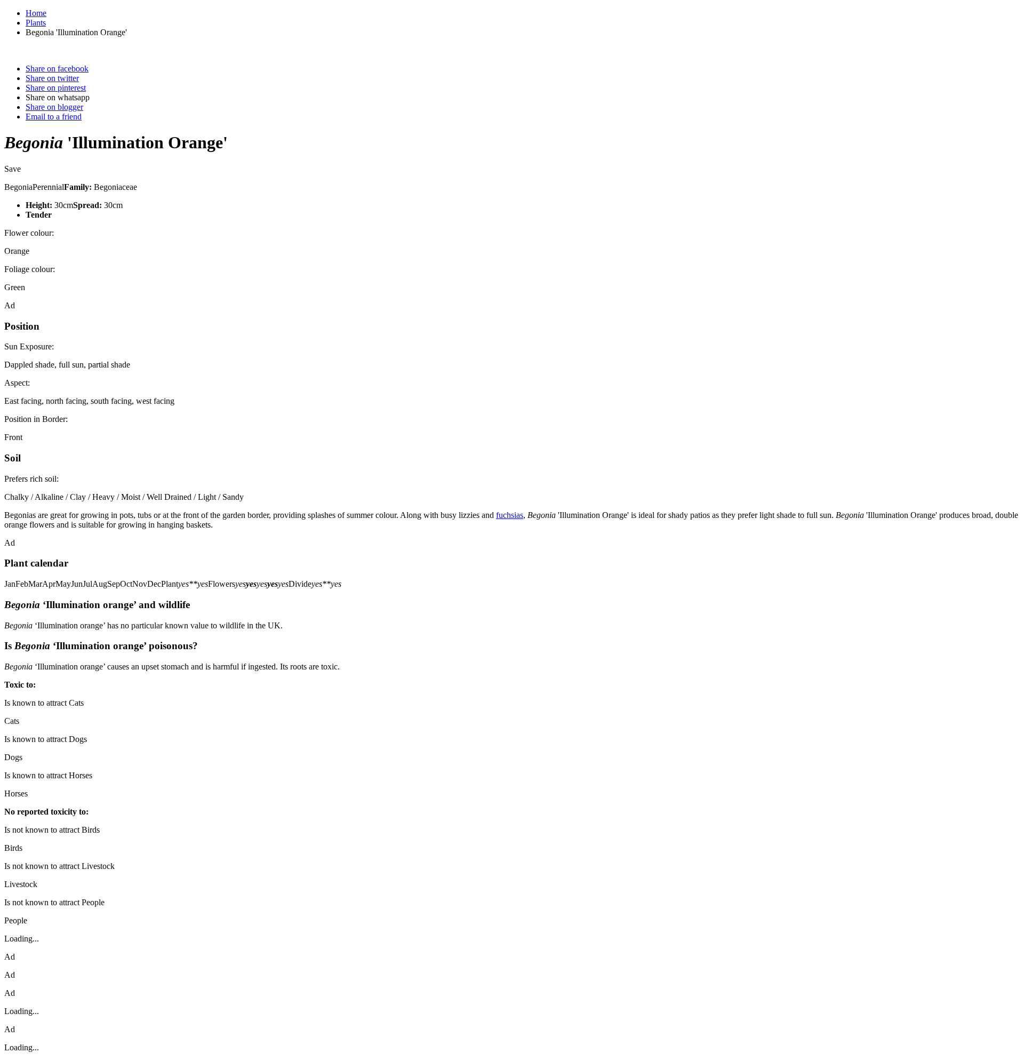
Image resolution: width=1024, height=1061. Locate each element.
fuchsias (509, 515)
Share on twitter (52, 78)
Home (36, 13)
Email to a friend (54, 116)
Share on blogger (54, 106)
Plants (36, 22)
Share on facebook (57, 68)
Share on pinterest (56, 87)
